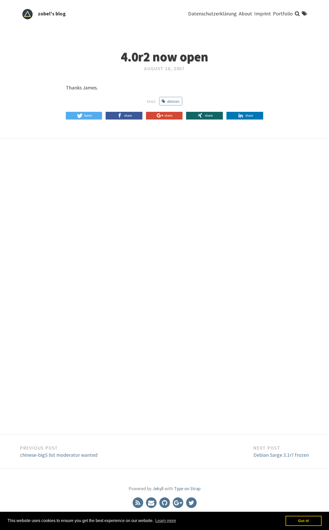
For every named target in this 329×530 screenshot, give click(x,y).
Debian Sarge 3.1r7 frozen (281, 455)
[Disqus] (164, 219)
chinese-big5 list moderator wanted (58, 455)
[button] (84, 116)
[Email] (151, 502)
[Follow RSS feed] (138, 502)
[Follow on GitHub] (165, 502)
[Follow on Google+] (178, 502)
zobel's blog (52, 13)
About (245, 13)
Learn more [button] (165, 520)
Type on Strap (187, 488)
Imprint (262, 13)
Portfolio (283, 13)
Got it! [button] (303, 521)
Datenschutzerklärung (212, 13)
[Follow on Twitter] (191, 502)
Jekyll (157, 488)
